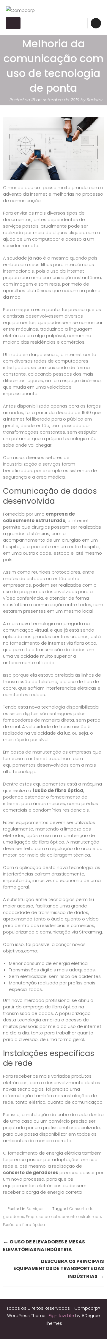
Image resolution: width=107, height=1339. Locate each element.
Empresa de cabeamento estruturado (63, 1216)
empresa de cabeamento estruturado (39, 517)
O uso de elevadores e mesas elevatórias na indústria (44, 1245)
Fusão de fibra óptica (24, 1224)
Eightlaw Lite (62, 1316)
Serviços (34, 1208)
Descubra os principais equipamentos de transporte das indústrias (58, 1269)
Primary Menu (13, 23)
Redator (94, 100)
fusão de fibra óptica (57, 790)
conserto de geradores (30, 1172)
